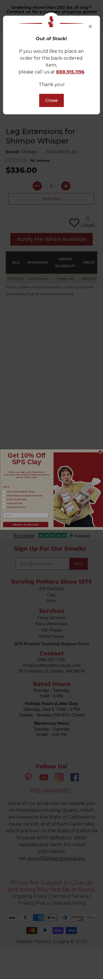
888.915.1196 (70, 72)
